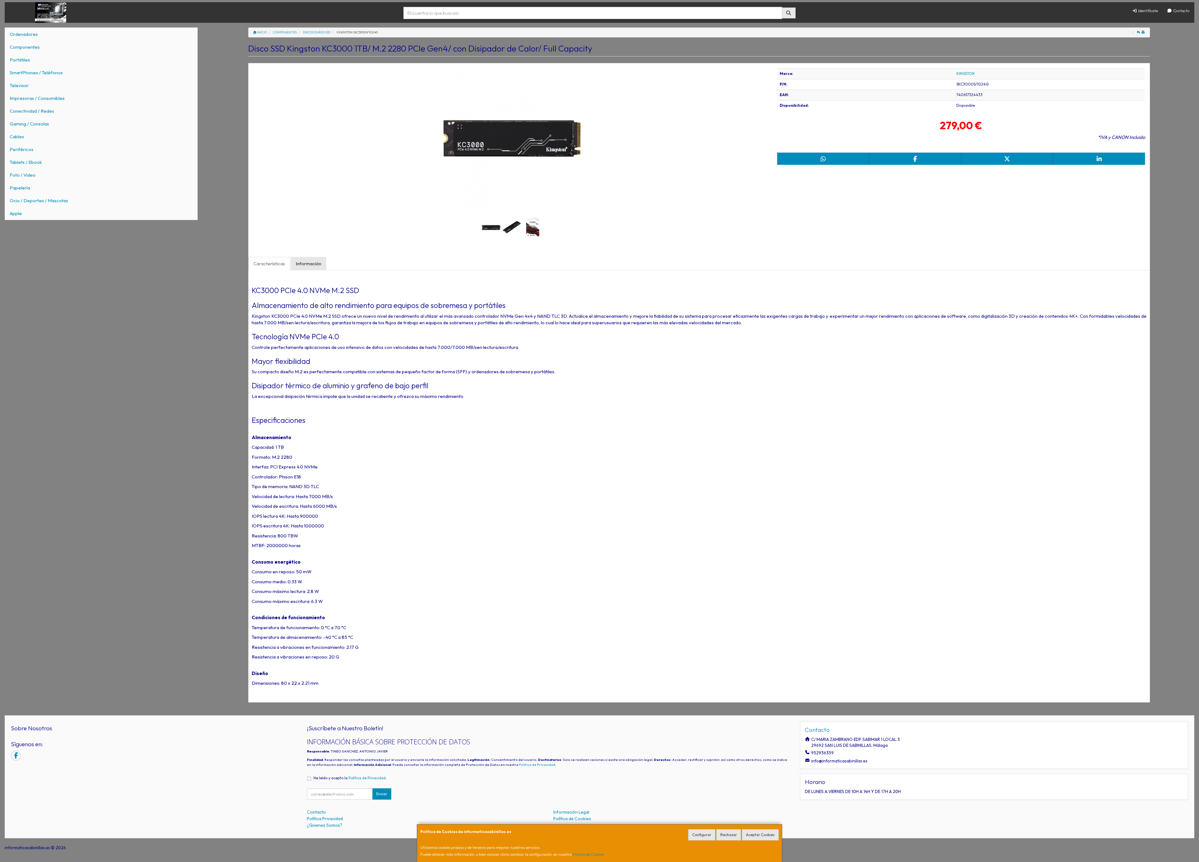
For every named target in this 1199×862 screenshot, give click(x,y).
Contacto (1181, 10)
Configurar (701, 834)
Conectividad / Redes (32, 111)
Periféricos (21, 149)
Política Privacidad (325, 818)
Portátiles (20, 60)
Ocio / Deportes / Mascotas (39, 200)
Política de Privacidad (537, 764)
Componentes (25, 47)
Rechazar (728, 834)
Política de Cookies (588, 854)
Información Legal (571, 812)
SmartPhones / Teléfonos (36, 73)
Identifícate (1147, 10)
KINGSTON (965, 73)
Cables (17, 137)
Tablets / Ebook (26, 162)
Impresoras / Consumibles (37, 98)
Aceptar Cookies (760, 834)
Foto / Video (23, 175)
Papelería (20, 188)
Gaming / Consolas (29, 124)
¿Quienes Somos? (324, 825)
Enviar (381, 793)
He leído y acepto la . (350, 778)
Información (308, 264)
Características (269, 264)
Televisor (19, 85)
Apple (16, 213)
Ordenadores (24, 34)
